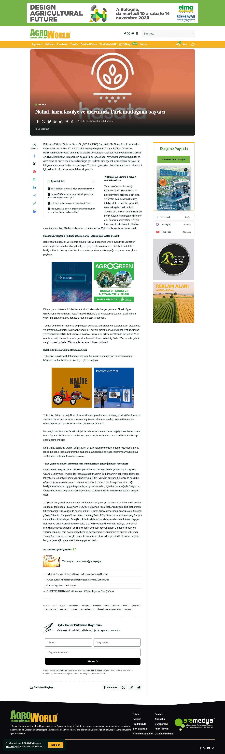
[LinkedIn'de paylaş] (60, 121)
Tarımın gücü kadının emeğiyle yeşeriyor (81, 561)
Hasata (135, 605)
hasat (125, 605)
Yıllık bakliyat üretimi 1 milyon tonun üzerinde (72, 188)
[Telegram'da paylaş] (66, 121)
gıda (107, 605)
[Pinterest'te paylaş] (49, 121)
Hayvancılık (50, 609)
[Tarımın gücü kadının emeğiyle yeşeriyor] (51, 561)
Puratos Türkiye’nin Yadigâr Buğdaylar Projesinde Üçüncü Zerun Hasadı (77, 580)
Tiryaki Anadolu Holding (109, 609)
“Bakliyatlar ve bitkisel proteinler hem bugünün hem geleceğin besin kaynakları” (71, 210)
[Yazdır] (34, 211)
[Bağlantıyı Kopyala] (72, 121)
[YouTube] (133, 33)
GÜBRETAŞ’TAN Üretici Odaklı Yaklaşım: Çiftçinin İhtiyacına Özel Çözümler (80, 591)
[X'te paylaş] (43, 121)
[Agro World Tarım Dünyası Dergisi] (50, 34)
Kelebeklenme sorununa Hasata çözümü (70, 203)
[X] (129, 33)
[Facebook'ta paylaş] (37, 121)
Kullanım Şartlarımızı (65, 670)
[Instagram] (137, 33)
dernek (85, 605)
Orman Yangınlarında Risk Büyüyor (61, 585)
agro (62, 605)
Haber (42, 105)
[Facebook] (125, 33)
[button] (55, 745)
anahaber (73, 605)
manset (64, 609)
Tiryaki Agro (87, 609)
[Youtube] (174, 232)
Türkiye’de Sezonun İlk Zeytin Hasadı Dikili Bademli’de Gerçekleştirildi (77, 574)
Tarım (74, 609)
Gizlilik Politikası (31, 743)
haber (116, 605)
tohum (128, 609)
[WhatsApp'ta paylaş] (55, 121)
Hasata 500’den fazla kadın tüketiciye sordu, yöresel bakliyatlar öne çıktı (70, 196)
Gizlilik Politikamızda (97, 670)
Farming (97, 605)
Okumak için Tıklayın (173, 159)
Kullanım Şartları (13, 746)
